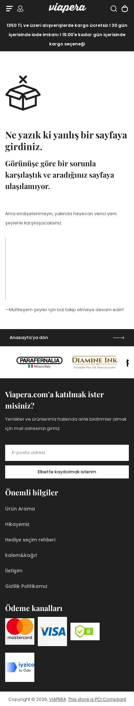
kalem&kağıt (21, 555)
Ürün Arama (20, 509)
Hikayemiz (17, 524)
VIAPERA (57, 699)
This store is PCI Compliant (97, 699)
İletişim (13, 571)
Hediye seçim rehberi (30, 540)
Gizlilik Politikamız (26, 586)
